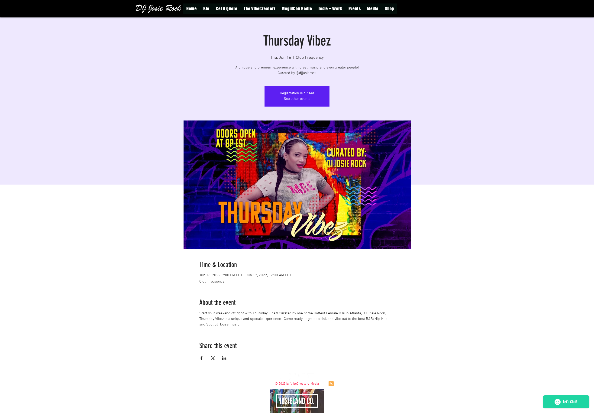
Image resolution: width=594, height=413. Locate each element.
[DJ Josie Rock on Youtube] (310, 376)
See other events (297, 99)
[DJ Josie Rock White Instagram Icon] (292, 376)
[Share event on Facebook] (201, 358)
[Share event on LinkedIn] (224, 358)
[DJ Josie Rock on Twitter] (301, 376)
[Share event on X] (213, 358)
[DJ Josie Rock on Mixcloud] (283, 376)
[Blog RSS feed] (331, 384)
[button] (330, 8)
